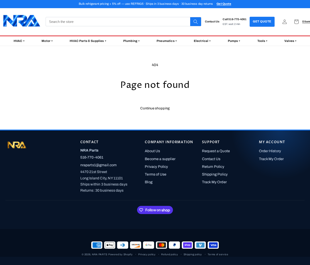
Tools (261, 41)
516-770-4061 (91, 157)
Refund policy (169, 254)
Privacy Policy (156, 167)
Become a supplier (160, 159)
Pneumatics (166, 41)
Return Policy (213, 167)
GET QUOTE (262, 21)
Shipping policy (193, 254)
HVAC (18, 41)
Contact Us (211, 159)
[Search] (195, 21)
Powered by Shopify (120, 254)
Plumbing (130, 41)
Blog (149, 182)
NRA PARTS (99, 254)
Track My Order (214, 182)
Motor (46, 41)
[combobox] (118, 21)
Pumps (233, 41)
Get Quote (224, 3)
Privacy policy (147, 254)
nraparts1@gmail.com (98, 165)
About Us (152, 151)
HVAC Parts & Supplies (87, 41)
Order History (270, 151)
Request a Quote (216, 151)
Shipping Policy (215, 174)
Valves (289, 41)
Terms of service (218, 254)
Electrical (201, 41)
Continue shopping (155, 108)
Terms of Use (155, 174)
